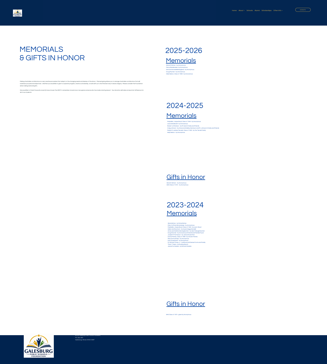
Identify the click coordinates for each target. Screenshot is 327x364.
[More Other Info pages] (282, 10)
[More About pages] (244, 10)
